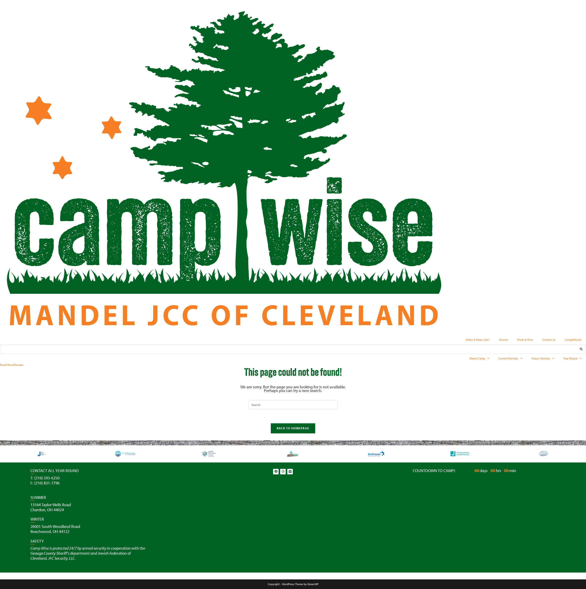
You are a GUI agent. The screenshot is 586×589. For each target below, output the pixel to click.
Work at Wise (525, 339)
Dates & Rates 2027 (478, 339)
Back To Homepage (293, 428)
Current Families (508, 358)
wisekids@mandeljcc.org (51, 487)
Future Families (541, 358)
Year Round (570, 358)
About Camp (477, 358)
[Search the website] (293, 349)
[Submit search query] (581, 349)
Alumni (503, 339)
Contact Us (549, 339)
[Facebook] (276, 472)
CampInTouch (573, 339)
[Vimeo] (290, 472)
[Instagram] (283, 472)
